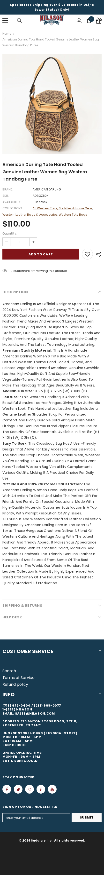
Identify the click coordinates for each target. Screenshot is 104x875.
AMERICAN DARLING (47, 189)
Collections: (12, 208)
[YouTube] (52, 789)
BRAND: (7, 189)
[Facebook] (6, 789)
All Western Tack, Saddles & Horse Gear (62, 208)
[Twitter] (18, 789)
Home (6, 34)
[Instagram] (29, 789)
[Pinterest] (41, 789)
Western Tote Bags (73, 215)
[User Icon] (79, 20)
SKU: (5, 196)
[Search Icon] (19, 20)
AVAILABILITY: (12, 202)
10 (10, 271)
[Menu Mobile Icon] (5, 21)
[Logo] (52, 20)
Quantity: (9, 233)
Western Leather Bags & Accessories (30, 215)
